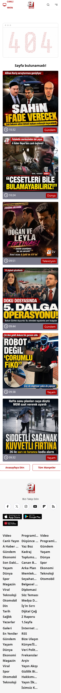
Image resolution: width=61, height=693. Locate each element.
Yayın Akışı (30, 666)
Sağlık (7, 617)
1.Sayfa (27, 622)
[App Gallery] (10, 523)
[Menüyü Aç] (56, 5)
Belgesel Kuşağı (31, 584)
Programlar (30, 535)
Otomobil (10, 600)
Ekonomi (9, 557)
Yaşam (8, 568)
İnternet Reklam (31, 628)
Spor (6, 579)
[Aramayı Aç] (48, 5)
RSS (24, 633)
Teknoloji (9, 595)
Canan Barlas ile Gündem (31, 563)
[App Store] (12, 516)
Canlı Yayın (11, 541)
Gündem (9, 552)
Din (5, 606)
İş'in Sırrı (28, 606)
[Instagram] (26, 506)
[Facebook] (7, 506)
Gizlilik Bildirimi (31, 671)
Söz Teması (30, 595)
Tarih (6, 611)
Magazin (9, 584)
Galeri (7, 628)
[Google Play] (32, 516)
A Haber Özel (12, 546)
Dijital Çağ (29, 611)
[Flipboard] (44, 506)
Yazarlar (9, 622)
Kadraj (26, 552)
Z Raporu (28, 617)
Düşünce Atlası (31, 541)
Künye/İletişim (31, 644)
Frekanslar (30, 655)
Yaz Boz (27, 546)
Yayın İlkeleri (31, 682)
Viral (6, 590)
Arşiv (25, 661)
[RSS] (53, 506)
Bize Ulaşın (30, 639)
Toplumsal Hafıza (31, 557)
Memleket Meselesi (31, 573)
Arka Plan (29, 568)
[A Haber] (30, 5)
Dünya (8, 573)
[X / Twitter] (16, 506)
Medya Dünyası (31, 600)
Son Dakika (11, 563)
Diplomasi (29, 590)
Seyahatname (31, 579)
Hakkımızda (30, 677)
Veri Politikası (31, 650)
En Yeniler (10, 633)
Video (7, 535)
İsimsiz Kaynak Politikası (31, 688)
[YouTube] (35, 506)
